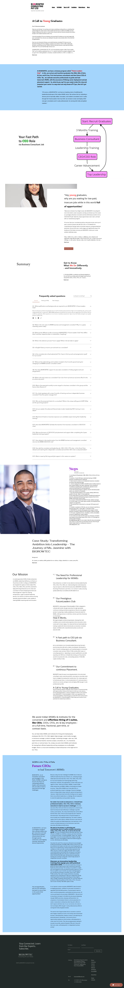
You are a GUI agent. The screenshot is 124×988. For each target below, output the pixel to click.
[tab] (36, 300)
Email (69, 949)
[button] (33, 318)
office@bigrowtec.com (74, 524)
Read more (34, 55)
